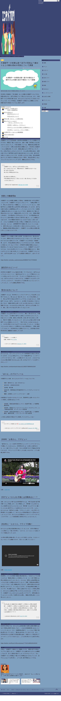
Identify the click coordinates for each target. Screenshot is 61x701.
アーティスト (47, 100)
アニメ (45, 66)
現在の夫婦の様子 (9, 134)
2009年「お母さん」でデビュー (16, 125)
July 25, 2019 (23, 616)
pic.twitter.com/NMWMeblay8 (26, 423)
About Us (14, 693)
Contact (41, 3)
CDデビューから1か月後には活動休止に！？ (20, 127)
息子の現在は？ (8, 112)
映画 (45, 85)
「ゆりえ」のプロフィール (15, 122)
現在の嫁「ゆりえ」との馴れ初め (13, 118)
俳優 (2, 60)
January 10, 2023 (32, 428)
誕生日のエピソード (13, 114)
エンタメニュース (48, 92)
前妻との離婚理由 (12, 110)
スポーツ (46, 70)
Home (40, 0)
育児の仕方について (13, 116)
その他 (45, 74)
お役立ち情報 (47, 96)
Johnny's (46, 89)
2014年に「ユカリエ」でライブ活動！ (18, 130)
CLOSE (3, 107)
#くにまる (14, 339)
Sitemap (41, 2)
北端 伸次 (7, 489)
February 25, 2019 (23, 184)
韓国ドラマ (46, 81)
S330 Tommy (8, 569)
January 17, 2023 (21, 343)
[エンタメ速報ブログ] (8, 54)
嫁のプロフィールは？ (10, 121)
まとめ (6, 137)
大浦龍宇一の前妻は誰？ (11, 108)
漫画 (45, 62)
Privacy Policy (6, 693)
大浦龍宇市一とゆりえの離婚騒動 (13, 132)
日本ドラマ (46, 77)
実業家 (45, 104)
